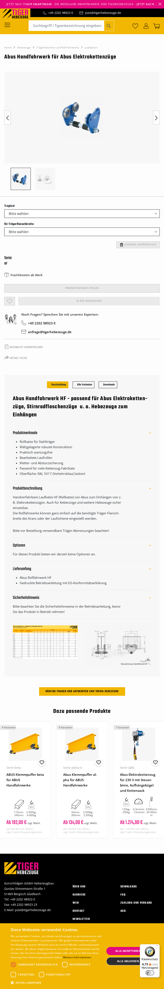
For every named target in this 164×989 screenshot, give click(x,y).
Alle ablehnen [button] (128, 961)
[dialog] (82, 956)
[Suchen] (109, 25)
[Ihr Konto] (146, 25)
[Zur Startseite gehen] (17, 13)
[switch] (150, 972)
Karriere (79, 895)
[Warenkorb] (155, 25)
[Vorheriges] (7, 118)
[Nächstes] (156, 118)
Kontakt (79, 911)
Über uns (79, 886)
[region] (82, 133)
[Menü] (8, 24)
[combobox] (66, 25)
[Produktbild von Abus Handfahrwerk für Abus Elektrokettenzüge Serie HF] (82, 117)
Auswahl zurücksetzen (140, 245)
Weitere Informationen (77, 957)
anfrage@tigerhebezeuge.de (50, 332)
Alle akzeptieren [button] (128, 951)
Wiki (76, 903)
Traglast (9, 206)
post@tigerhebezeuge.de (103, 13)
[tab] (57, 384)
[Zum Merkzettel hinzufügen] (42, 762)
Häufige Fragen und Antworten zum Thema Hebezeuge (82, 691)
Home (8, 47)
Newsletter (81, 919)
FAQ (123, 895)
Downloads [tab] (109, 385)
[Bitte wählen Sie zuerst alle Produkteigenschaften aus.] (9, 301)
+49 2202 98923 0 (60, 13)
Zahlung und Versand (136, 903)
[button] (56, 983)
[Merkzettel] (135, 25)
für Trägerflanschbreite (19, 224)
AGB (123, 911)
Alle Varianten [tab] (84, 385)
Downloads (128, 886)
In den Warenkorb (89, 301)
